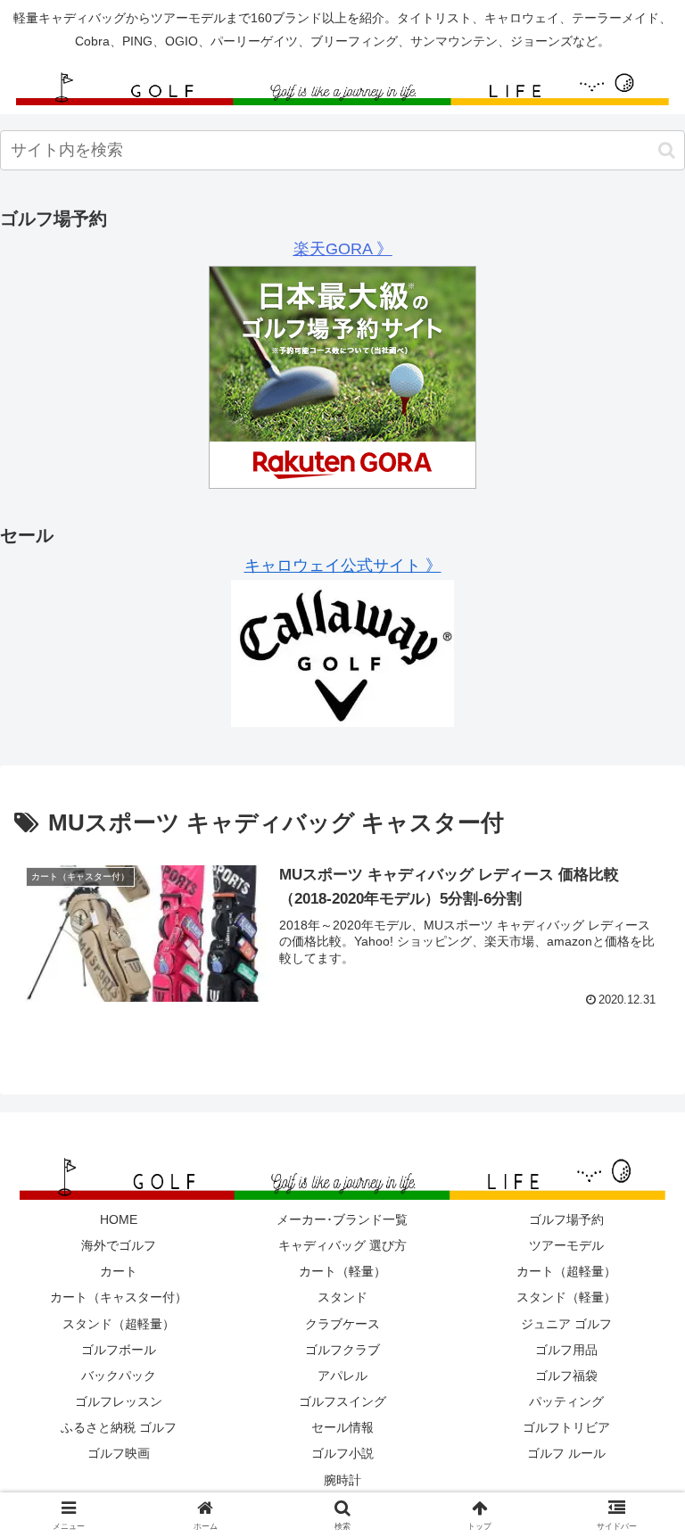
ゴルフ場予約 (566, 1219)
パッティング (566, 1401)
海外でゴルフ (118, 1245)
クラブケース (342, 1324)
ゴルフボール (118, 1350)
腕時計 (342, 1480)
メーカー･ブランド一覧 (342, 1219)
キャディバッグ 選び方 (342, 1245)
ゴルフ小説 (342, 1453)
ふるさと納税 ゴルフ (119, 1427)
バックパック (118, 1375)
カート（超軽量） (566, 1271)
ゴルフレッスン (118, 1401)
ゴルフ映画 (118, 1453)
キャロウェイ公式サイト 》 (343, 565)
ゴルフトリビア (566, 1427)
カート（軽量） (342, 1271)
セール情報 (342, 1427)
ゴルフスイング (342, 1401)
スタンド (342, 1297)
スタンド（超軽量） (118, 1324)
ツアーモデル (566, 1245)
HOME (118, 1219)
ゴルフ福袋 (566, 1375)
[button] (666, 150)
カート (118, 1271)
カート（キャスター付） (118, 1297)
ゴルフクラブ (342, 1350)
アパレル (342, 1375)
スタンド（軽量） (566, 1297)
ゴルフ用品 (566, 1350)
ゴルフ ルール (566, 1453)
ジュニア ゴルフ (566, 1324)
